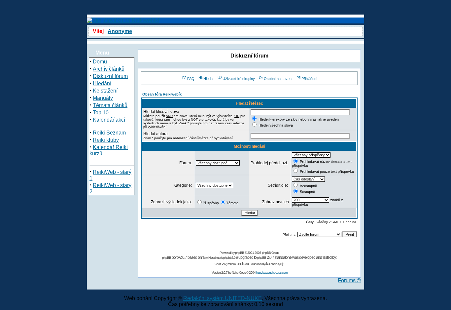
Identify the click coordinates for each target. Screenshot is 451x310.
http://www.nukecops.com (271, 272)
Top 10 (101, 112)
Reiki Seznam (109, 133)
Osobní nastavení (278, 79)
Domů (100, 61)
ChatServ (220, 264)
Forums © (349, 280)
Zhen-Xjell (276, 264)
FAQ (190, 79)
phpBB (239, 252)
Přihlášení (309, 79)
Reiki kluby (106, 140)
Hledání (102, 83)
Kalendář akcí (109, 120)
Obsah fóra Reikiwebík (162, 94)
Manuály (103, 98)
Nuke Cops (239, 272)
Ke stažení (105, 91)
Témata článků (110, 105)
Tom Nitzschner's (212, 257)
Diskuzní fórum (110, 76)
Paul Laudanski (252, 264)
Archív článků (108, 69)
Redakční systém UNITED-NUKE (222, 298)
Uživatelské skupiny (239, 79)
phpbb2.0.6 (230, 257)
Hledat (208, 79)
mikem (231, 264)
